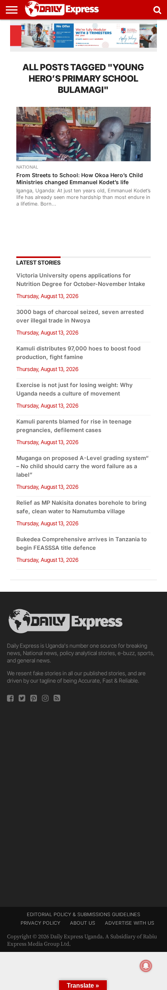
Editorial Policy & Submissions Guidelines (83, 914)
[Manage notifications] (146, 966)
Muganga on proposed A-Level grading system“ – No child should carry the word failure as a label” (82, 466)
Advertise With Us (129, 923)
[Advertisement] (83, 801)
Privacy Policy (40, 923)
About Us (82, 923)
